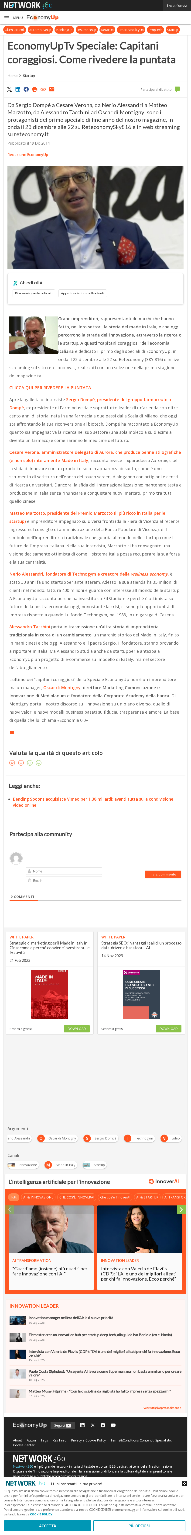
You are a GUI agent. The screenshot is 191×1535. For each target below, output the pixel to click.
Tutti (13, 1197)
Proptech (155, 30)
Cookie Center (23, 1445)
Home (12, 75)
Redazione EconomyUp (27, 154)
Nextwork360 (23, 1466)
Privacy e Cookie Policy (88, 1440)
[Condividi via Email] (51, 89)
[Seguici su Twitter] (93, 1425)
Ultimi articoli (14, 30)
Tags (44, 1440)
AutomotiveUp (40, 30)
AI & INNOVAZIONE (38, 1197)
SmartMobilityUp (131, 30)
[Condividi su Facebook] (26, 89)
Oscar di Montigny (62, 687)
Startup (172, 30)
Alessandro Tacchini (29, 626)
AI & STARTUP (147, 1197)
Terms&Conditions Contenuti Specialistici (141, 1440)
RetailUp (107, 30)
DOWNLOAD (77, 1029)
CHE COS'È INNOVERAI (76, 1197)
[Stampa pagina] (34, 89)
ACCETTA (47, 1526)
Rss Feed (59, 1440)
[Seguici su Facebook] (103, 1425)
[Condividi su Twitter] (9, 89)
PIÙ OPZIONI (139, 1526)
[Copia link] (43, 89)
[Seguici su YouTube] (113, 1425)
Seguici (60, 1425)
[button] (13, 17)
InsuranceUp (86, 30)
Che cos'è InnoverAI (115, 1197)
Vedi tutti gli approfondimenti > (162, 1408)
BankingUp (64, 30)
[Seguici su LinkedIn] (82, 1425)
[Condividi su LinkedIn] (17, 89)
